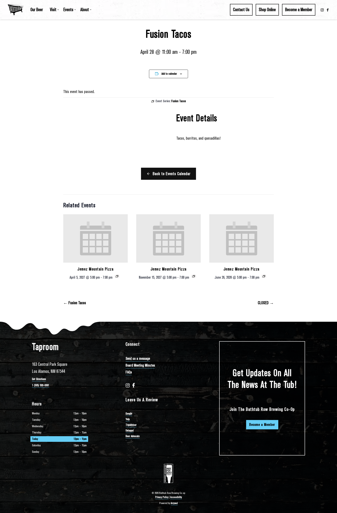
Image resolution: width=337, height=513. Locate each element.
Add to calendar (169, 73)
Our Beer (36, 9)
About (84, 9)
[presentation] (95, 238)
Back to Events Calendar (172, 173)
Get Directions (39, 379)
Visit (53, 9)
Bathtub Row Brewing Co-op (15, 9)
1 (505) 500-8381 (40, 385)
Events (68, 9)
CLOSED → (266, 302)
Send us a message (138, 358)
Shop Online (267, 9)
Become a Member (298, 9)
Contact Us (241, 9)
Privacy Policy (161, 497)
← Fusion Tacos (74, 302)
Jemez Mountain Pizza (95, 269)
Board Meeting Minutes (140, 365)
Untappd (130, 430)
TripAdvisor (131, 425)
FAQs (129, 372)
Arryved (174, 503)
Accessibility (176, 497)
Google (129, 413)
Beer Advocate (133, 436)
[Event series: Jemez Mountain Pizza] (117, 276)
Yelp (128, 419)
